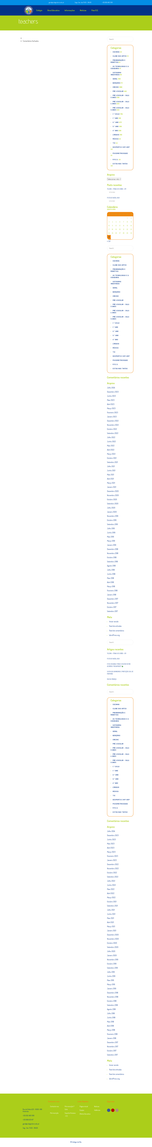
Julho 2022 (111, 437)
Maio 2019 (110, 537)
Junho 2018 (111, 574)
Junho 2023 (111, 396)
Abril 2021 (110, 479)
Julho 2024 (111, 388)
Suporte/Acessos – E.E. (70, 1114)
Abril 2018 (110, 582)
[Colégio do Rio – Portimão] (22, 10)
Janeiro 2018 (111, 595)
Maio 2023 (110, 400)
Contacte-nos (54, 1106)
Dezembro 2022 (113, 421)
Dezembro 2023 (113, 392)
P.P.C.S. (115, 159)
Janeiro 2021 (111, 487)
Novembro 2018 (112, 553)
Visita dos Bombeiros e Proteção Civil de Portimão (120, 673)
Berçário (116, 83)
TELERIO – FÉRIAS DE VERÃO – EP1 (116, 189)
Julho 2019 (111, 528)
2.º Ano (116, 122)
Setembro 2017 (112, 611)
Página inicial (84, 1106)
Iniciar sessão (113, 621)
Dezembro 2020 (113, 491)
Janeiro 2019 (111, 545)
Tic (114, 143)
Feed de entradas (115, 626)
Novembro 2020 (113, 495)
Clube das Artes (120, 56)
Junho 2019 (111, 532)
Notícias (83, 10)
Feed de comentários (116, 630)
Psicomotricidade (120, 153)
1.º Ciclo (116, 114)
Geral (115, 79)
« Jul (108, 241)
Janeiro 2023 (112, 416)
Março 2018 (111, 586)
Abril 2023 (110, 404)
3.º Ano (116, 126)
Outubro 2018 (111, 557)
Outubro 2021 (111, 458)
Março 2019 (111, 541)
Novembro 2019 (112, 516)
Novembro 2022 (113, 425)
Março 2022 (111, 454)
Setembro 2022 (112, 433)
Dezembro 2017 (112, 599)
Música (115, 139)
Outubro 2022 (112, 429)
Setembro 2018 (112, 561)
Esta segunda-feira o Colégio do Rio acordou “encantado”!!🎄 (118, 665)
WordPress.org (114, 635)
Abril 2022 (110, 450)
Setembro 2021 (112, 462)
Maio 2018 (110, 578)
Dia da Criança (111, 679)
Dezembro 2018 (112, 549)
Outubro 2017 (111, 607)
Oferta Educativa (85, 1114)
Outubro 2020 (112, 499)
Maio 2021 (110, 474)
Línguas (116, 135)
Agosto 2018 (111, 566)
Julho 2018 (111, 570)
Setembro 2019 (112, 524)
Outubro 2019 (111, 520)
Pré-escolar (118, 91)
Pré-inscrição (54, 1113)
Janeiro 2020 (112, 512)
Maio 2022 (110, 445)
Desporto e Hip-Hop (121, 147)
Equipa (82, 1110)
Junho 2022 (111, 441)
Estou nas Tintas (120, 164)
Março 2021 (111, 483)
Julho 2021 (111, 466)
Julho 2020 (111, 508)
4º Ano (115, 130)
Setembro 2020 (112, 503)
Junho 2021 (111, 470)
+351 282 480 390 (107, 2)
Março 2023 (111, 408)
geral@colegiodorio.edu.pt (56, 2)
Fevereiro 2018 (112, 590)
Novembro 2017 (112, 603)
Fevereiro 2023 (112, 412)
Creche (116, 87)
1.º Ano (115, 118)
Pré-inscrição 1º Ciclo (69, 1107)
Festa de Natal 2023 (113, 198)
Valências (97, 1110)
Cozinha (116, 52)
